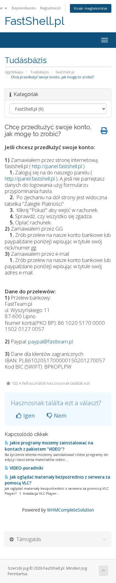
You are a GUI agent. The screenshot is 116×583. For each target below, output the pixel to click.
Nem (59, 415)
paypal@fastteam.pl (50, 341)
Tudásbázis (39, 72)
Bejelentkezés (24, 8)
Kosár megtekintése (90, 8)
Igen (28, 415)
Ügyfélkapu (14, 72)
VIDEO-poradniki (26, 468)
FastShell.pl (34, 21)
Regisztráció (50, 8)
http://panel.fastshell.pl (57, 166)
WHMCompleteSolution (70, 510)
